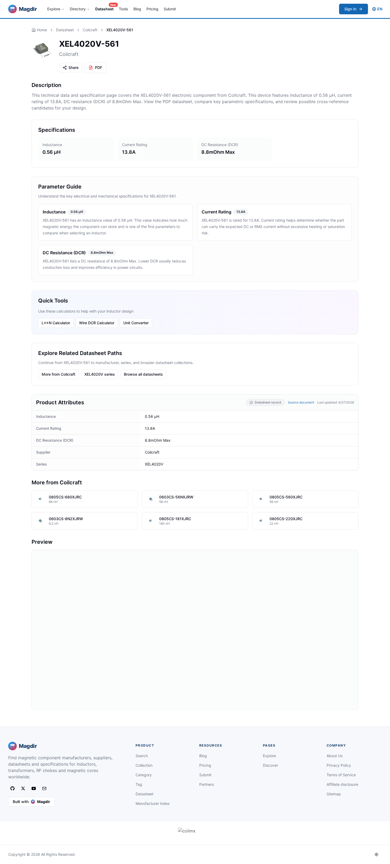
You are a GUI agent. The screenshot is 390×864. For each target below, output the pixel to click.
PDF (98, 67)
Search (142, 755)
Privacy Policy (339, 765)
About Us (335, 755)
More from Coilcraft (58, 374)
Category (144, 775)
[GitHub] (12, 788)
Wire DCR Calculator (96, 323)
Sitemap (334, 794)
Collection (144, 765)
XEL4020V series (99, 374)
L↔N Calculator (56, 323)
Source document (301, 402)
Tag (139, 784)
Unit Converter (136, 323)
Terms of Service (341, 775)
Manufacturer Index (153, 803)
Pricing (152, 9)
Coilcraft (90, 30)
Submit (170, 9)
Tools (123, 9)
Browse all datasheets (143, 374)
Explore (53, 9)
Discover (270, 765)
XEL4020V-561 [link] (119, 30)
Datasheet (105, 7)
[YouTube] (33, 788)
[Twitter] (23, 788)
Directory (78, 9)
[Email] (44, 788)
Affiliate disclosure (342, 784)
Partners (206, 784)
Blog (137, 9)
